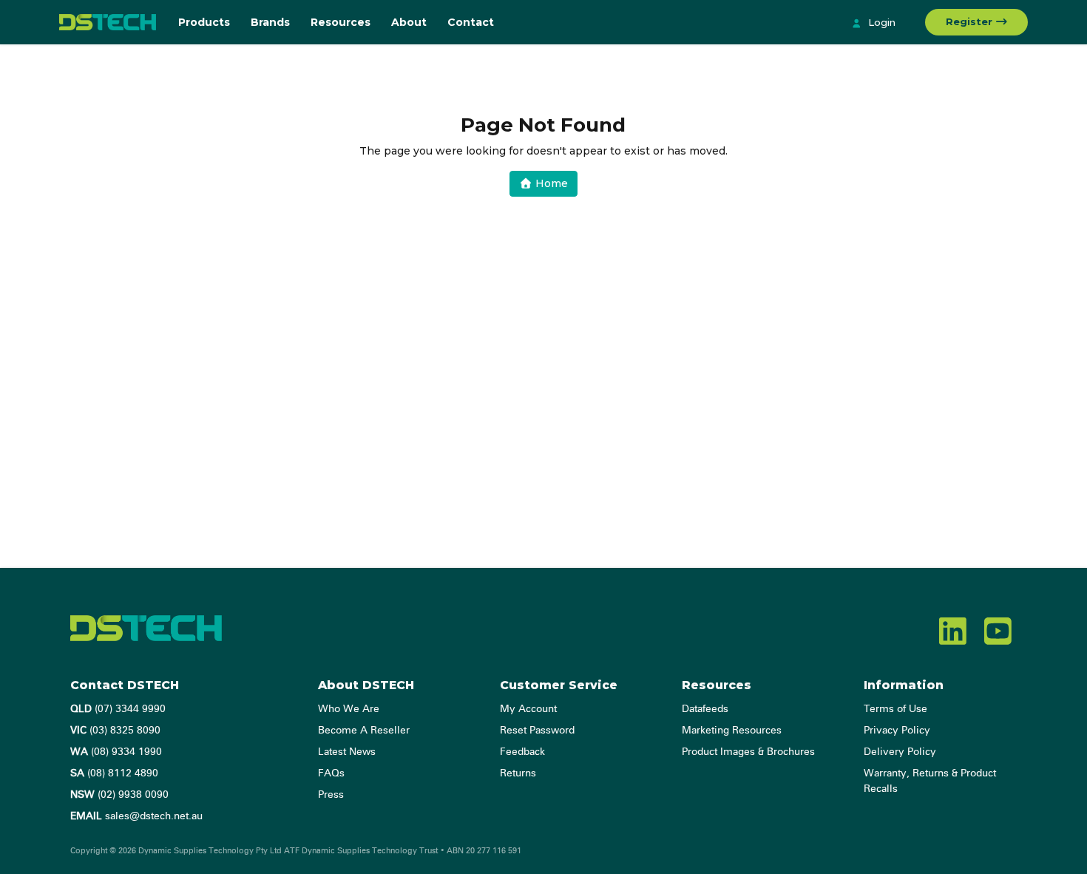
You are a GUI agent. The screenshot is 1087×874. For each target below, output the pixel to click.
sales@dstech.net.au (136, 816)
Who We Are (348, 709)
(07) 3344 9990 (118, 709)
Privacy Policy (897, 730)
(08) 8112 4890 (114, 773)
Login (880, 22)
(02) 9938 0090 (119, 795)
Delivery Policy (900, 752)
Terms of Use (895, 709)
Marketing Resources (732, 730)
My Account (528, 709)
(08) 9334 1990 (116, 752)
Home (550, 183)
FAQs (331, 773)
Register (970, 21)
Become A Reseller (364, 730)
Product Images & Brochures (748, 752)
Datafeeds (705, 709)
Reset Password (537, 730)
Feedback (522, 752)
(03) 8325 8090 (115, 730)
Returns (518, 773)
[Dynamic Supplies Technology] (107, 22)
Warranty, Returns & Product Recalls (930, 781)
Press (331, 795)
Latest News (347, 752)
